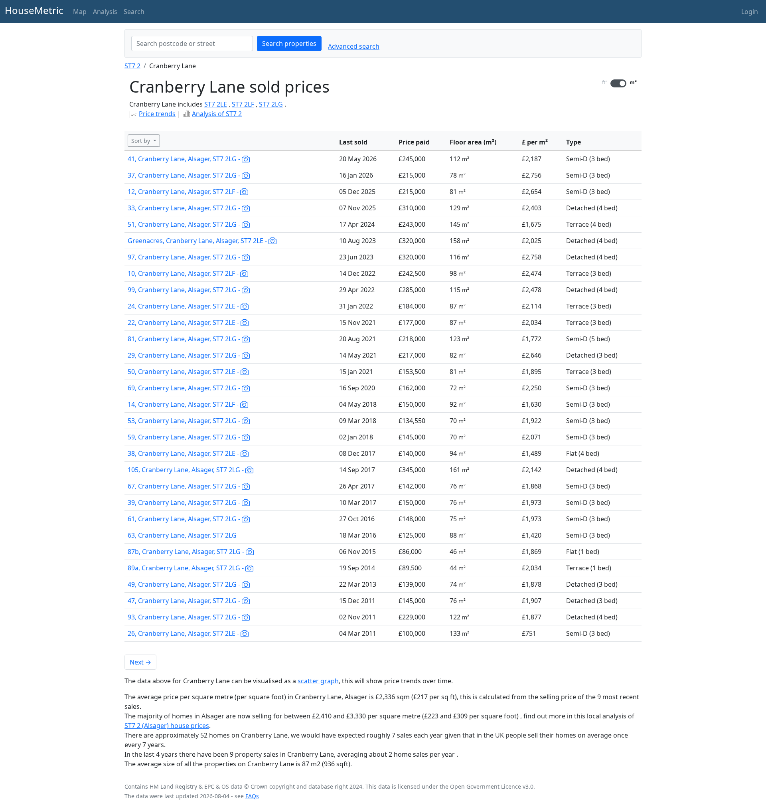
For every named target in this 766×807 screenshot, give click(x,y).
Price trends (157, 113)
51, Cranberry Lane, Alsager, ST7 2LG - (185, 224)
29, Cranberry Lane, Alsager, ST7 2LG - (185, 355)
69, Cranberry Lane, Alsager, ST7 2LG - (185, 388)
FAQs (252, 796)
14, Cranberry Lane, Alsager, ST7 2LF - (184, 404)
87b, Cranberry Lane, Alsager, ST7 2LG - (187, 551)
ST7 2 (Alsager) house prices (166, 725)
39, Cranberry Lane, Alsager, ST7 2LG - (185, 502)
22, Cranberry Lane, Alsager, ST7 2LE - (184, 322)
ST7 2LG (271, 104)
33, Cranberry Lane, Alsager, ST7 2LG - (185, 208)
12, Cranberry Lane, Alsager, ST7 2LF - (184, 191)
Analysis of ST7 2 (217, 113)
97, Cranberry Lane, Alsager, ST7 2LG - (185, 257)
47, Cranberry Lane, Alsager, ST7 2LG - (185, 600)
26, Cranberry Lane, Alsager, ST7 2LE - (184, 633)
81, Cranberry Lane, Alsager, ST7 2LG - (185, 338)
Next (140, 662)
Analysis (105, 11)
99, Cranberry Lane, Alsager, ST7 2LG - (185, 289)
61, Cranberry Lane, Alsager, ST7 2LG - (185, 518)
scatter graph (318, 680)
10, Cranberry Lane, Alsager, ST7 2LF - (184, 273)
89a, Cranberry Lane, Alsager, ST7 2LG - (186, 568)
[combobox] (192, 43)
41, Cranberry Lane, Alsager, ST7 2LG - (185, 158)
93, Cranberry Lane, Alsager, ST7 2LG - (185, 617)
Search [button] (134, 11)
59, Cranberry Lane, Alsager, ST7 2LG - (185, 437)
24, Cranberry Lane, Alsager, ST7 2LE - (184, 306)
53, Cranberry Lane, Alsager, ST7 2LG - (185, 420)
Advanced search (353, 46)
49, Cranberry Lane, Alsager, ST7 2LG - (185, 584)
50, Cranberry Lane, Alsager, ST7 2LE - (184, 371)
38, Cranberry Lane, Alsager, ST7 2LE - (184, 453)
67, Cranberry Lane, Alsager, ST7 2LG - (185, 486)
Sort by (141, 140)
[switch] (618, 83)
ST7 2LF (243, 104)
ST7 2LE (215, 104)
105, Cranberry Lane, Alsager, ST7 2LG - (186, 469)
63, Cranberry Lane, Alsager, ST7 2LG (182, 535)
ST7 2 (132, 65)
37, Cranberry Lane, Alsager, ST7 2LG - (185, 175)
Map (80, 11)
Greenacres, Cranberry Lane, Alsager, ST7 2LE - (198, 240)
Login (749, 11)
